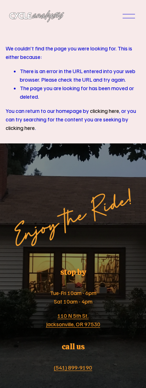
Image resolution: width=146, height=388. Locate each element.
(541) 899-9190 (73, 367)
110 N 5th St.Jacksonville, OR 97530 (73, 320)
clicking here (104, 110)
